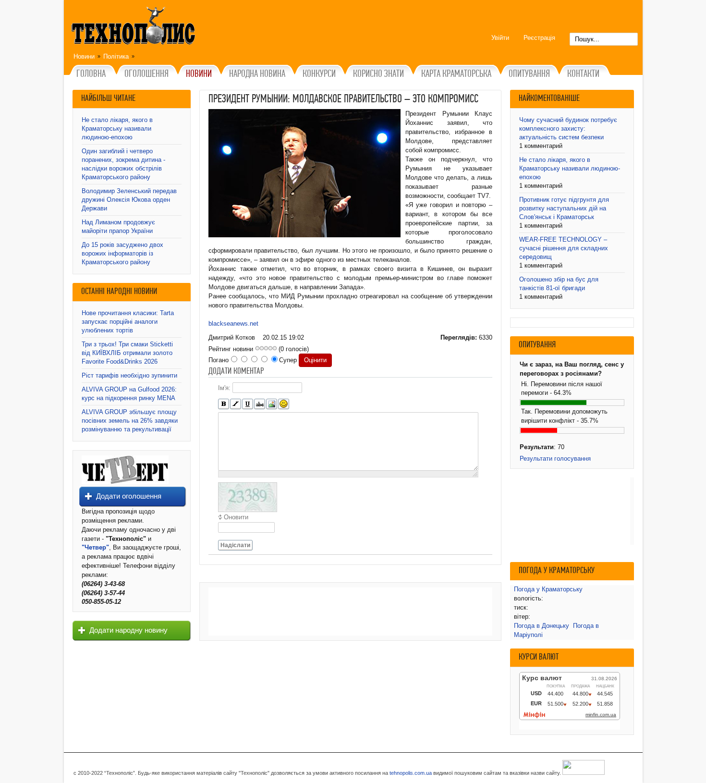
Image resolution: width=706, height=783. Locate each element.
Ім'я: (224, 388)
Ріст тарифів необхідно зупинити (129, 375)
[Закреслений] (259, 404)
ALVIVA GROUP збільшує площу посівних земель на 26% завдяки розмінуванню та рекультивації (130, 420)
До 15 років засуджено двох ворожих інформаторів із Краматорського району (122, 253)
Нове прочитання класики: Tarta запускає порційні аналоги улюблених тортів (128, 321)
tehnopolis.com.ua (411, 773)
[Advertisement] (350, 611)
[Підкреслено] (247, 404)
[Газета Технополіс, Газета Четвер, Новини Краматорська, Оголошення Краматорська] (134, 27)
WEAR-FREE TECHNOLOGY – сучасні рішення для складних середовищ (563, 248)
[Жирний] (223, 404)
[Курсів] (235, 404)
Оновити (236, 517)
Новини (84, 56)
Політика (116, 56)
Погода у (548, 589)
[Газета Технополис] (125, 482)
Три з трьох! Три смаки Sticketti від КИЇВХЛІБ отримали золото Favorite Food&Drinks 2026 (127, 353)
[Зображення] (271, 404)
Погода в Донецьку (541, 625)
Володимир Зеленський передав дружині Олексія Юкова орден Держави (129, 199)
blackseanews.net (233, 323)
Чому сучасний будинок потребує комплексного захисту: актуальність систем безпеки (568, 128)
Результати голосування (555, 458)
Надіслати (235, 545)
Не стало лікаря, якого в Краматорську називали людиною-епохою (117, 128)
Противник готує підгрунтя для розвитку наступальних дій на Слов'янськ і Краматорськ (564, 208)
